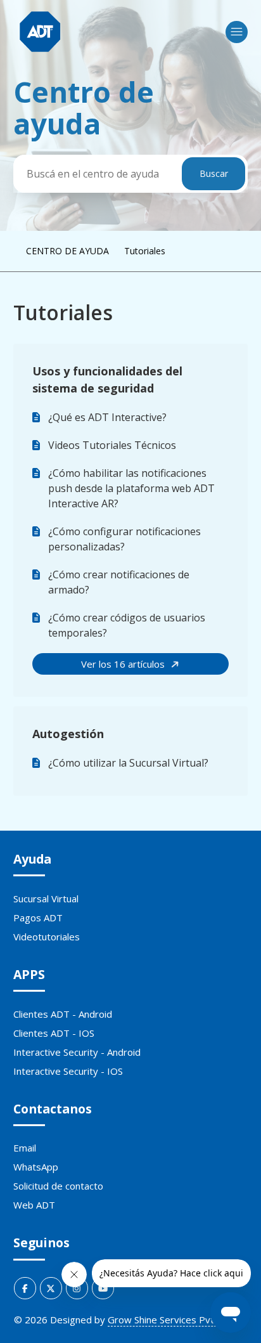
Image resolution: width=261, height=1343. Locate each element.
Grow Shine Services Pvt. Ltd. (171, 1319)
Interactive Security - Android (77, 1052)
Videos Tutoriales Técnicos (112, 445)
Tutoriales (144, 251)
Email (24, 1147)
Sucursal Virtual (46, 898)
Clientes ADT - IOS (53, 1033)
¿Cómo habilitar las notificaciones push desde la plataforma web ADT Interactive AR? (131, 488)
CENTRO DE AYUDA (67, 251)
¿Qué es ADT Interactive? (107, 417)
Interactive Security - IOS (68, 1071)
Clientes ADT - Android (62, 1014)
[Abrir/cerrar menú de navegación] (237, 32)
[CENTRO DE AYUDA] (40, 32)
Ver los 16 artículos (124, 664)
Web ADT (34, 1204)
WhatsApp (35, 1166)
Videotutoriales (46, 936)
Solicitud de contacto (58, 1185)
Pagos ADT (38, 917)
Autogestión (68, 733)
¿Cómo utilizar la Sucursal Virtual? (128, 763)
